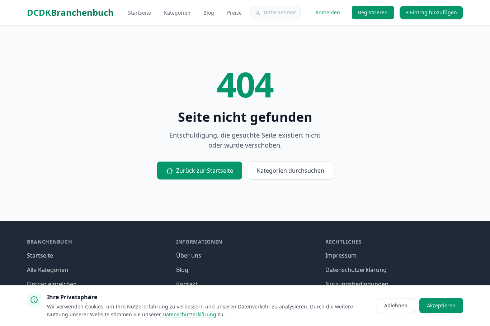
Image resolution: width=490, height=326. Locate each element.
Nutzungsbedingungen (356, 284)
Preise (234, 12)
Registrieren (373, 12)
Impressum (341, 255)
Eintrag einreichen (52, 284)
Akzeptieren (441, 305)
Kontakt (187, 284)
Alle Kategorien (47, 270)
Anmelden (327, 12)
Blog (209, 12)
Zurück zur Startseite (204, 170)
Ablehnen (395, 305)
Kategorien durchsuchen (290, 170)
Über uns (188, 255)
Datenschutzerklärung (356, 270)
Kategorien (178, 12)
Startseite (140, 12)
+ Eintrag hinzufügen (431, 12)
